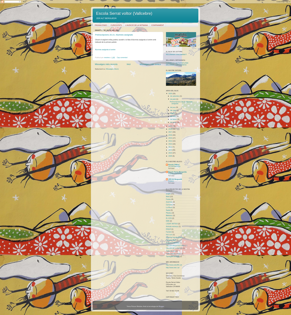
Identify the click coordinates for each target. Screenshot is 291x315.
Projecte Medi (171, 240)
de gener (173, 122)
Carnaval (169, 205)
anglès (168, 194)
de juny (173, 107)
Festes (168, 199)
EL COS (169, 218)
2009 (170, 156)
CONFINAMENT (157, 25)
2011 (170, 150)
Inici (129, 64)
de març (173, 116)
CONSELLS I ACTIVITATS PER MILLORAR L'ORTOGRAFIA (177, 64)
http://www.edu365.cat (174, 265)
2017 (170, 132)
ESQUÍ (168, 229)
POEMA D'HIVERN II (175, 174)
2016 (170, 135)
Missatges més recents (106, 64)
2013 (170, 144)
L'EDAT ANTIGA (172, 224)
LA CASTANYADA (174, 166)
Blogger (161, 306)
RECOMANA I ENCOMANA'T (176, 54)
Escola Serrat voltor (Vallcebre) (124, 13)
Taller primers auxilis (173, 254)
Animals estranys (172, 226)
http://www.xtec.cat (172, 267)
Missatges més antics (150, 64)
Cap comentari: (122, 57)
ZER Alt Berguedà (175, 179)
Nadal (168, 210)
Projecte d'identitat (172, 243)
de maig (173, 110)
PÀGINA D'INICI (101, 25)
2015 (170, 138)
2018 (170, 129)
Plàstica (169, 213)
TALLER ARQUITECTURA (175, 245)
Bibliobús (169, 215)
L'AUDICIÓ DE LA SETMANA (136, 25)
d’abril (172, 113)
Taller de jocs (171, 251)
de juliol (173, 99)
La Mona (169, 207)
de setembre (175, 96)
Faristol (168, 232)
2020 (170, 93)
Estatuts (171, 181)
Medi (167, 196)
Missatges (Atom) (112, 69)
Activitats (169, 202)
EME (167, 221)
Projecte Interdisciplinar (174, 237)
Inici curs (169, 234)
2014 (170, 141)
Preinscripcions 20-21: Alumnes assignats (114, 35)
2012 (170, 147)
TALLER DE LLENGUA (174, 248)
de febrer (173, 119)
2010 (170, 153)
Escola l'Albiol (173, 165)
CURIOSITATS (116, 25)
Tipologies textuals (172, 256)
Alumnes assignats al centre (105, 49)
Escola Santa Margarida (177, 172)
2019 (170, 126)
